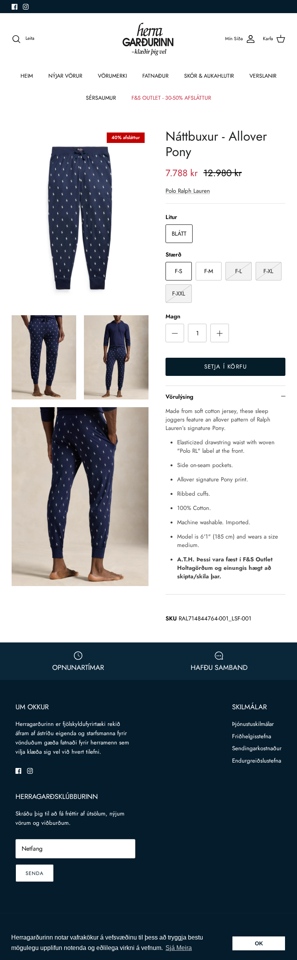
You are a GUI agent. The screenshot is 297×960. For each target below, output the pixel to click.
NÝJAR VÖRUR (65, 76)
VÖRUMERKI (112, 76)
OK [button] (259, 943)
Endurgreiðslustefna (256, 760)
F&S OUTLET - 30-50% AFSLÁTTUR (171, 98)
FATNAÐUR (155, 76)
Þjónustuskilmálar (253, 724)
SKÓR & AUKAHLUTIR (209, 76)
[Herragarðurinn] (148, 39)
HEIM (26, 76)
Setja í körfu (225, 366)
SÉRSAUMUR (101, 98)
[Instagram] (26, 7)
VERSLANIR (263, 76)
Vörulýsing (179, 396)
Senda (35, 873)
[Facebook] (14, 7)
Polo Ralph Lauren (188, 191)
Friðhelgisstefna (251, 736)
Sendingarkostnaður (257, 748)
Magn (173, 317)
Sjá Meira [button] (179, 948)
